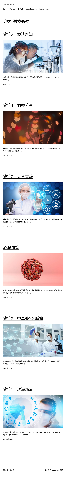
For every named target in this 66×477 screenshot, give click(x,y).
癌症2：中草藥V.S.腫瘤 (23, 318)
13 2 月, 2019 (7, 297)
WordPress (55, 470)
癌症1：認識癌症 (18, 389)
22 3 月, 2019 (7, 84)
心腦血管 (11, 247)
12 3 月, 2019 (7, 226)
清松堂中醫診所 (8, 4)
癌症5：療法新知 (18, 34)
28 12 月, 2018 (8, 439)
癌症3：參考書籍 (18, 176)
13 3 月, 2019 (7, 155)
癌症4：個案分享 (18, 105)
